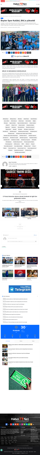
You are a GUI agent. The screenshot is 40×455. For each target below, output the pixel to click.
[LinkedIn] (11, 53)
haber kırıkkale (33, 123)
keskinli (14, 129)
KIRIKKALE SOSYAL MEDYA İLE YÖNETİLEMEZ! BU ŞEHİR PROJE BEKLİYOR (20, 344)
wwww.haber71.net (22, 148)
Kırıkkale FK (5, 131)
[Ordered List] (13, 241)
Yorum (33, 341)
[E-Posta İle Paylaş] (28, 53)
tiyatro (5, 148)
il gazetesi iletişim (30, 125)
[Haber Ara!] (38, 5)
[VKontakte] (21, 53)
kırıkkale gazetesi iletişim (23, 131)
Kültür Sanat (15, 440)
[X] (9, 53)
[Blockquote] (16, 241)
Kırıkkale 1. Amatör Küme (29, 129)
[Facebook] (7, 53)
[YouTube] (13, 166)
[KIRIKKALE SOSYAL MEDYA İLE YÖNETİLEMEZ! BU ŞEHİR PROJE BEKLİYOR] (5, 346)
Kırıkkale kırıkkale (33, 137)
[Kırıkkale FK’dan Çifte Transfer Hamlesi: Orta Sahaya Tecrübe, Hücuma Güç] (32, 260)
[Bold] (8, 241)
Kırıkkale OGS (6, 139)
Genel (9, 438)
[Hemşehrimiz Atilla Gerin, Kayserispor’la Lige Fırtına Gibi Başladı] (5, 355)
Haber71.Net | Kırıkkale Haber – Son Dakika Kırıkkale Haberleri (13, 451)
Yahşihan (10, 150)
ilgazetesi (8, 127)
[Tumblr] (14, 53)
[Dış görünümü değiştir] (37, 5)
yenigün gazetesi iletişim (20, 152)
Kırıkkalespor (8, 141)
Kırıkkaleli (34, 139)
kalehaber (14, 127)
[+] (21, 241)
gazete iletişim (13, 123)
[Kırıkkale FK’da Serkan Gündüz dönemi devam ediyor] (20, 260)
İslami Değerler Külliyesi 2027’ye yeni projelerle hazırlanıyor (14, 1)
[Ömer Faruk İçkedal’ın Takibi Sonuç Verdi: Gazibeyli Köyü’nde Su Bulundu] (5, 350)
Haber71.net (14, 125)
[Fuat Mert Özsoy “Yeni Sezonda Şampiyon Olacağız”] (7, 260)
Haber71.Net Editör (13, 162)
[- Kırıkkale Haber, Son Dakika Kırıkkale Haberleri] (20, 10)
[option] (20, 179)
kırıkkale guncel (34, 131)
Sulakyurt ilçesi (27, 146)
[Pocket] (25, 53)
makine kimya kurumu (18, 141)
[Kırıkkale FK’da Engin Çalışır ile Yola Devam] (32, 273)
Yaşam (10, 443)
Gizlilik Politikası (23, 429)
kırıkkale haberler (23, 135)
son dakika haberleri (8, 146)
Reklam (22, 432)
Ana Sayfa (3, 16)
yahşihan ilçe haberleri (19, 150)
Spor (9, 16)
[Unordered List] (15, 241)
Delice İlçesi (21, 120)
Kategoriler (6, 16)
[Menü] (1, 5)
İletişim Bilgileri (23, 435)
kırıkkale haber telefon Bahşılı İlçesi (11, 135)
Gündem (15, 438)
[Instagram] (16, 166)
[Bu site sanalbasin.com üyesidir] (16, 450)
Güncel (21, 341)
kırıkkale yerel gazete (26, 139)
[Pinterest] (16, 53)
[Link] (19, 241)
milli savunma (17, 143)
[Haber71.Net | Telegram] (20, 289)
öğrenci (27, 143)
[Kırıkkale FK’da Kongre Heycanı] (20, 273)
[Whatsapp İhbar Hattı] (20, 378)
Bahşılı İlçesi (6, 118)
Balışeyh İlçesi (13, 118)
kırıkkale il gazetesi (24, 137)
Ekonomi (2, 438)
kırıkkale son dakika (15, 139)
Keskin (6, 440)
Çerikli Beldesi (34, 118)
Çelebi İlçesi (26, 118)
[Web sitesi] (9, 166)
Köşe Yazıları (10, 440)
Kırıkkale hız (6, 137)
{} (20, 241)
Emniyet (6, 123)
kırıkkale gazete (13, 131)
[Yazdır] (30, 53)
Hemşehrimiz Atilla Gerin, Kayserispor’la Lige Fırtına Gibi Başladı (19, 353)
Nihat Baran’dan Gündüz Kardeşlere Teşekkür (20, 179)
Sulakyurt (2, 443)
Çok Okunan (8, 341)
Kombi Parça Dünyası (23, 450)
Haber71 (8, 125)
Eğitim (34, 120)
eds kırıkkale (28, 120)
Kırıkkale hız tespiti (14, 137)
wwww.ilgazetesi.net (32, 148)
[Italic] (9, 241)
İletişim (35, 451)
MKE (23, 143)
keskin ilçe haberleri (30, 127)
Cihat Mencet (14, 120)
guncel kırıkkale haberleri (23, 123)
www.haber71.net (12, 148)
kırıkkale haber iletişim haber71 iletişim (24, 133)
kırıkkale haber (11, 133)
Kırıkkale (20, 129)
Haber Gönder (31, 451)
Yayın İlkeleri (23, 430)
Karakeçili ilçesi (21, 127)
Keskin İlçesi (8, 129)
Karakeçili (2, 440)
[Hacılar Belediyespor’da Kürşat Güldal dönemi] (7, 273)
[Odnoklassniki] (23, 53)
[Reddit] (18, 53)
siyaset (33, 143)
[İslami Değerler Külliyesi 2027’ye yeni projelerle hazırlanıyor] (5, 359)
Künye (22, 433)
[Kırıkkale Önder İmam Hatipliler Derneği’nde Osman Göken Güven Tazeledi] (5, 363)
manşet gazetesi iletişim (29, 141)
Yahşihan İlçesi (28, 150)
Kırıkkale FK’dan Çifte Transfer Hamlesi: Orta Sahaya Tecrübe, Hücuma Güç (32, 266)
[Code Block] (17, 241)
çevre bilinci (7, 120)
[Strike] (12, 241)
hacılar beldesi (22, 125)
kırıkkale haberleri (32, 135)
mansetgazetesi (9, 143)
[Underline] (11, 241)
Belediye (20, 118)
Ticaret (34, 146)
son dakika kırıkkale (18, 146)
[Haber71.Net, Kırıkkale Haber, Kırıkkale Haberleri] (20, 4)
